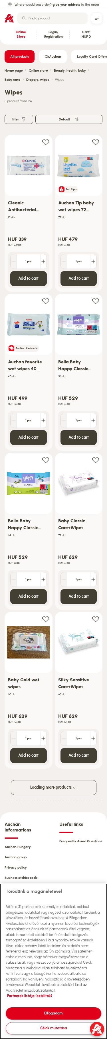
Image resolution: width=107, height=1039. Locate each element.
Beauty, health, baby (70, 71)
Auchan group (16, 857)
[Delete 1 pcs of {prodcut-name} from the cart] (14, 261)
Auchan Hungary (18, 847)
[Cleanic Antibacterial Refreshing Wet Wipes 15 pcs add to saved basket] (45, 141)
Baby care (12, 80)
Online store (38, 71)
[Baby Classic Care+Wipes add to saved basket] (95, 459)
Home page (14, 71)
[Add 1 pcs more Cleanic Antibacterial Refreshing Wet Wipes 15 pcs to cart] (43, 261)
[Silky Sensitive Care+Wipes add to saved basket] (95, 618)
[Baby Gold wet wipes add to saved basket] (45, 618)
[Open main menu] (96, 18)
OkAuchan (53, 57)
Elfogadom (53, 1013)
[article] (29, 213)
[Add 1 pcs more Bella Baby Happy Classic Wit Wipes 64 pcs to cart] (43, 579)
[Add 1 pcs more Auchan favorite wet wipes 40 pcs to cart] (43, 420)
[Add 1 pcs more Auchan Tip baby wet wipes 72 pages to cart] (93, 261)
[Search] (24, 18)
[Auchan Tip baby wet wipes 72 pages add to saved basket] (95, 141)
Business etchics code (21, 878)
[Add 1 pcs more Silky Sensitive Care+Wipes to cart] (93, 738)
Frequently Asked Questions (80, 841)
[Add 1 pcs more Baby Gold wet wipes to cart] (43, 738)
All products (19, 57)
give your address (66, 5)
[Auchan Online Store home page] (9, 18)
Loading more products (51, 787)
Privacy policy (16, 867)
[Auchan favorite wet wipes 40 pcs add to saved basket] (45, 300)
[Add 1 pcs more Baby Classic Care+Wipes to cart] (93, 579)
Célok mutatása (53, 1028)
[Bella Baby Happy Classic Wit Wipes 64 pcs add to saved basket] (45, 459)
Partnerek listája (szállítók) (29, 996)
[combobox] (52, 18)
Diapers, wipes (37, 80)
